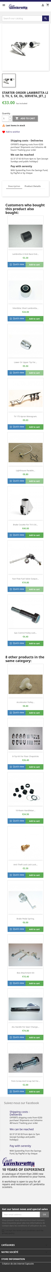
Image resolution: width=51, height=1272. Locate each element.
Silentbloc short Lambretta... (25, 308)
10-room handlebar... (25, 810)
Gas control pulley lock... (25, 633)
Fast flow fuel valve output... (25, 578)
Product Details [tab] (33, 186)
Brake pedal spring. (26, 918)
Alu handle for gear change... (25, 1027)
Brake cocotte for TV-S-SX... (25, 524)
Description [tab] (14, 186)
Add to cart (25, 118)
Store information (13, 1259)
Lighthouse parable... (25, 470)
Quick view (16, 264)
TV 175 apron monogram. (25, 416)
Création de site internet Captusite (18, 1263)
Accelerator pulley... (26, 702)
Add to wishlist (11, 131)
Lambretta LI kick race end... (25, 254)
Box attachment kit (25, 972)
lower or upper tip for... (25, 362)
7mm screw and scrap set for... (25, 1081)
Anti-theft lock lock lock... (25, 864)
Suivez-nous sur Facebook (21, 1102)
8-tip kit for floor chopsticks (25, 756)
